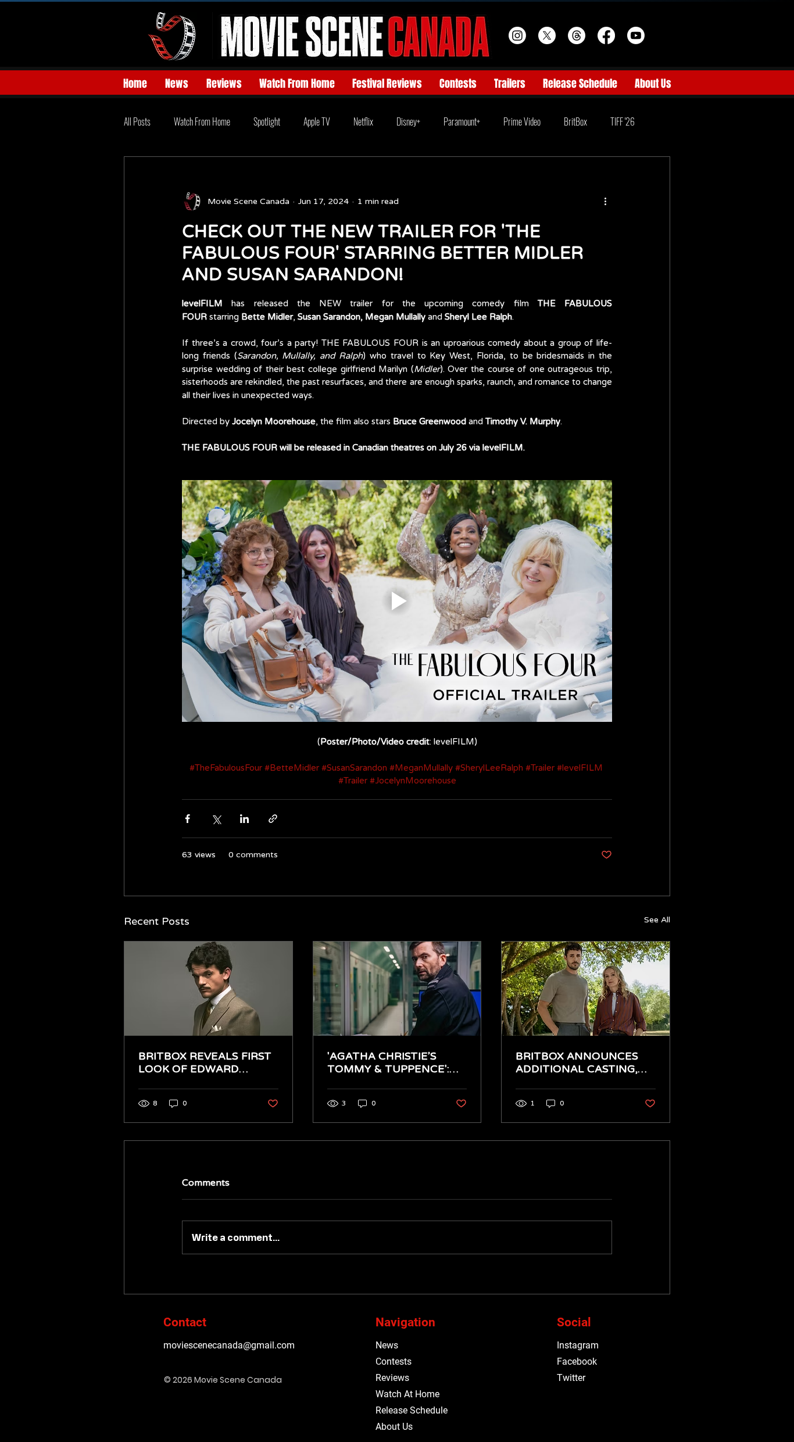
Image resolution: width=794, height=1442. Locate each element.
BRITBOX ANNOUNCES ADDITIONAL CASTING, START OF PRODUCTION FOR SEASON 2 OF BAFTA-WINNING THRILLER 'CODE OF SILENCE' (581, 1062)
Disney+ (408, 121)
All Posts (137, 121)
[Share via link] (272, 818)
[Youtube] (636, 35)
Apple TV (316, 121)
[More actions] (605, 201)
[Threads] (576, 35)
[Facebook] (606, 35)
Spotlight (266, 121)
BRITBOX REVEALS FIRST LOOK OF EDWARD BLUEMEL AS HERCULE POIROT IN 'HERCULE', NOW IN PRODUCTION (204, 1062)
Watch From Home (202, 121)
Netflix (363, 121)
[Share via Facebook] (187, 818)
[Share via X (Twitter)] (215, 818)
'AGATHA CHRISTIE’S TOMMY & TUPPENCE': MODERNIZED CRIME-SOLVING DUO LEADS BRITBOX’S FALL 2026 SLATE (388, 1062)
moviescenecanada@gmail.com (229, 1345)
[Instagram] (517, 35)
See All (657, 920)
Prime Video (522, 121)
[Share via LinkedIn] (244, 818)
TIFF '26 (622, 121)
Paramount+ (462, 121)
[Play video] (397, 601)
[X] (547, 35)
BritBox (575, 121)
